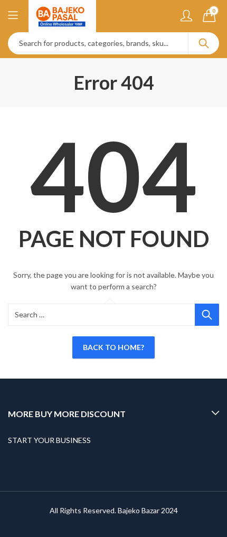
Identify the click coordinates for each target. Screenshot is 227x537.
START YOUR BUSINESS (49, 440)
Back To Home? (113, 347)
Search (203, 43)
